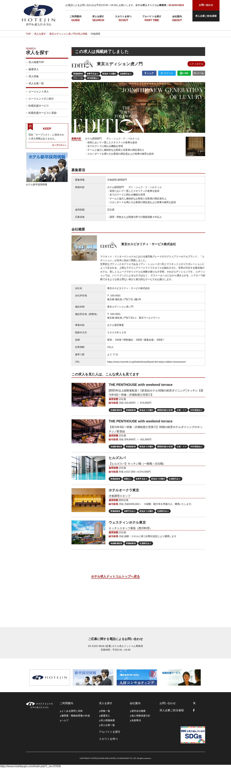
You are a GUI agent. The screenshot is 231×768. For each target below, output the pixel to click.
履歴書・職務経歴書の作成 (75, 715)
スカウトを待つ (123, 16)
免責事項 (136, 720)
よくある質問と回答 (72, 711)
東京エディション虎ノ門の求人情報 (68, 33)
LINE (185, 73)
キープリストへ (59, 145)
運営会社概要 (138, 711)
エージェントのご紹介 (41, 98)
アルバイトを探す (151, 16)
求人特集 (34, 76)
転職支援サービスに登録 (42, 112)
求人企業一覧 (36, 83)
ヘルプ (64, 720)
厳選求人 (34, 69)
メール (200, 73)
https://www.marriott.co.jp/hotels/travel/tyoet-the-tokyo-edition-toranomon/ (146, 361)
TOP (28, 33)
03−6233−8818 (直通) (99, 646)
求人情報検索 (108, 720)
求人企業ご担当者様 (206, 16)
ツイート (168, 73)
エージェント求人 (39, 91)
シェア (150, 73)
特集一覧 (105, 711)
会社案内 (177, 16)
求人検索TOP (36, 62)
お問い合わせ (167, 703)
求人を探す (98, 16)
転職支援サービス (39, 105)
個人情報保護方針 (140, 715)
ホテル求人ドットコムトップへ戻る (115, 576)
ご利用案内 (76, 16)
